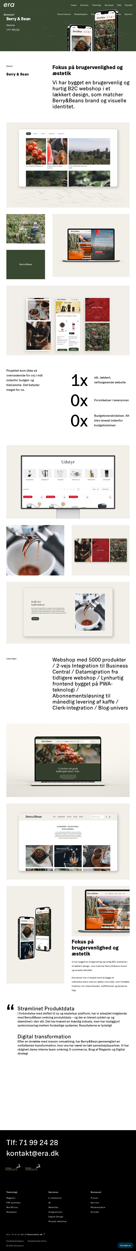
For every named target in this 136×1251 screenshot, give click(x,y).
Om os (107, 14)
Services (84, 5)
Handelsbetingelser (15, 1241)
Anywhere (96, 14)
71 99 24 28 (38, 1142)
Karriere (128, 14)
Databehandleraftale (37, 1241)
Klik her (16, 29)
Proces (117, 14)
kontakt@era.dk (32, 1153)
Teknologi (96, 5)
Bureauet (109, 5)
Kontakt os (125, 1245)
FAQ (119, 5)
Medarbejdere (81, 14)
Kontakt (128, 5)
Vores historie (64, 14)
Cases (74, 5)
